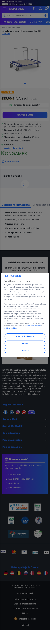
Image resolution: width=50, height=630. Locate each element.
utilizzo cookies (10, 328)
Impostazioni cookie (25, 336)
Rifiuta (25, 343)
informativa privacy (33, 326)
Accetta (25, 350)
